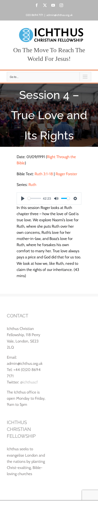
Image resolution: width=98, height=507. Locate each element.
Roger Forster (66, 174)
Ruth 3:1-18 (44, 174)
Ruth (32, 184)
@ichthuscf (29, 382)
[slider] (34, 198)
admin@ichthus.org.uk (59, 15)
